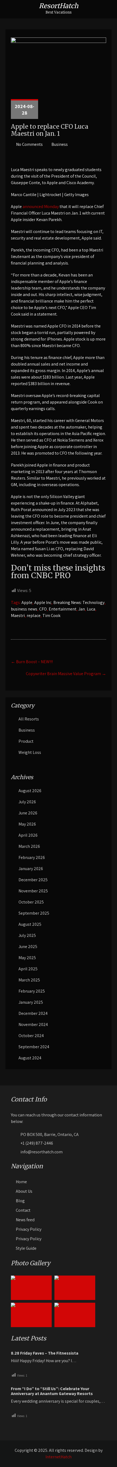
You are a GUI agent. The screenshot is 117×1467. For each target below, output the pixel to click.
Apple (26, 602)
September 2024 (34, 1047)
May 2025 (27, 958)
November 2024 (33, 1024)
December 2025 (33, 880)
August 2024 (30, 1058)
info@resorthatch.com (41, 1152)
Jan (81, 609)
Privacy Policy (28, 1229)
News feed (25, 1220)
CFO (43, 609)
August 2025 (30, 924)
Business (59, 144)
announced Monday (41, 206)
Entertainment (62, 609)
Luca (91, 609)
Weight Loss (30, 752)
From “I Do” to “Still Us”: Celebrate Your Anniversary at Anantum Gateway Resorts (52, 1391)
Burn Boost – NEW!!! (32, 662)
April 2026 (28, 835)
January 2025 (31, 1002)
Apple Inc (42, 602)
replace (34, 615)
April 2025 (28, 969)
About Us (24, 1191)
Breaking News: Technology (78, 602)
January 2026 (31, 868)
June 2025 (28, 946)
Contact (23, 1210)
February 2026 (32, 857)
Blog (20, 1201)
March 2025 (29, 980)
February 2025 (32, 991)
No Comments (29, 144)
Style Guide (26, 1248)
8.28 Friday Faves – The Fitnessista (44, 1353)
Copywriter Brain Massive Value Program (66, 673)
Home (21, 1182)
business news (24, 609)
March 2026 (29, 846)
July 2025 (27, 935)
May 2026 (27, 824)
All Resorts (29, 719)
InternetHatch (58, 1457)
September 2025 (34, 913)
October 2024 (31, 1035)
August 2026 (30, 791)
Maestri (18, 615)
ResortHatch (58, 6)
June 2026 (28, 813)
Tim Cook (51, 615)
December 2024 (33, 1013)
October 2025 (31, 902)
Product (26, 741)
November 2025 (33, 891)
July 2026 (27, 802)
